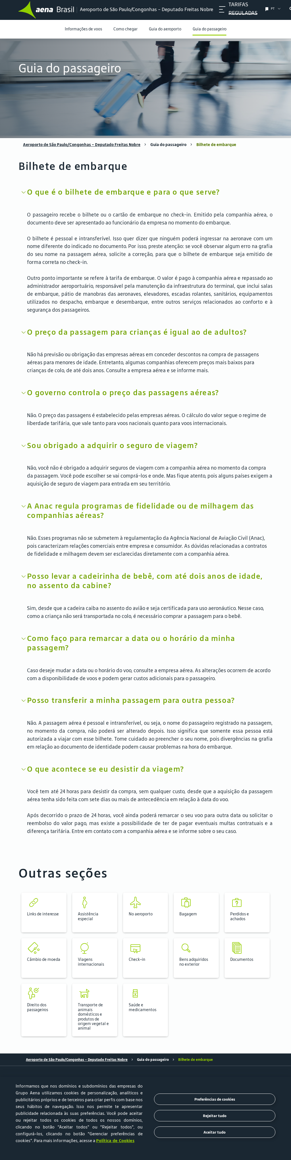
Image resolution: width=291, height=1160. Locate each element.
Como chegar (125, 29)
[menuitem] (145, 88)
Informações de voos (83, 29)
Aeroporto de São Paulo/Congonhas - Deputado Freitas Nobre (81, 144)
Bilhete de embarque (216, 144)
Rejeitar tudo (214, 1115)
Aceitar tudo (214, 1132)
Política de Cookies (115, 1140)
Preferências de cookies (214, 1099)
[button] (43, 912)
